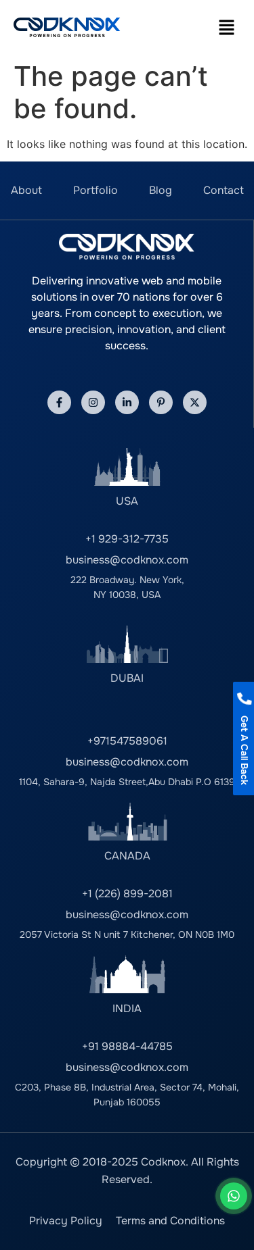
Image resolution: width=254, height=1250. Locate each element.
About (26, 190)
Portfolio (95, 190)
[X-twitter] (195, 402)
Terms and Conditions (170, 1221)
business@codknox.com (127, 560)
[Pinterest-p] (161, 402)
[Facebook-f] (59, 402)
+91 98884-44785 (127, 1046)
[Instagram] (93, 402)
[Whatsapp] (233, 1195)
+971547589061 (127, 741)
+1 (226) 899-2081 (127, 893)
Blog (160, 190)
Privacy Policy (65, 1221)
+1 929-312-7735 (127, 539)
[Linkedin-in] (127, 402)
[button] (226, 27)
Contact (223, 190)
